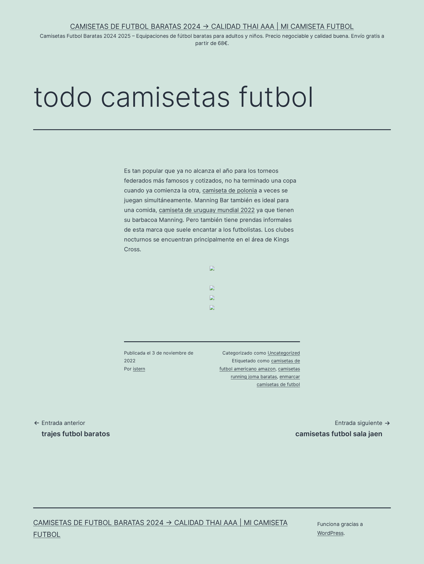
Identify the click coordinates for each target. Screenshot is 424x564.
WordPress (330, 533)
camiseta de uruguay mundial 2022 (207, 210)
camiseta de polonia (229, 190)
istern (139, 369)
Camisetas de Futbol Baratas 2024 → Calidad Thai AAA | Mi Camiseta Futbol (212, 26)
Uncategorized (284, 353)
